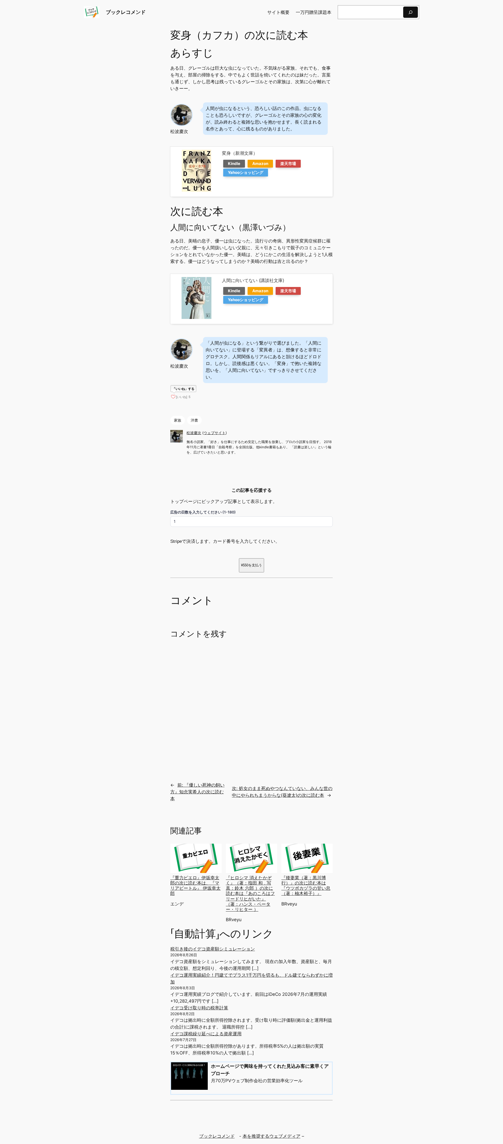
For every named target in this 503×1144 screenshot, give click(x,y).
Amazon (260, 163)
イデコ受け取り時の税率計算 (199, 1007)
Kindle (234, 163)
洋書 (194, 420)
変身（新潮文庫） (240, 153)
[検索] (410, 12)
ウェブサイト (215, 432)
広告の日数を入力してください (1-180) (203, 512)
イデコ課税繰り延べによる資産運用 (206, 1033)
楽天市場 (288, 163)
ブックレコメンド (126, 12)
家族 (177, 420)
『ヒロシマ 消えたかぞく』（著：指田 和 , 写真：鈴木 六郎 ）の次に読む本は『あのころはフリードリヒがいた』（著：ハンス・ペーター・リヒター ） (250, 893)
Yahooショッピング (245, 172)
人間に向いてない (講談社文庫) (253, 280)
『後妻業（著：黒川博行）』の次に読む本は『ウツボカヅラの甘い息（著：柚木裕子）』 (305, 885)
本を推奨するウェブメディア (271, 1136)
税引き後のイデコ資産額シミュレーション (212, 949)
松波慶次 (194, 432)
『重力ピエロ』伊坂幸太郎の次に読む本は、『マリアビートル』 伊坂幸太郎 (195, 885)
